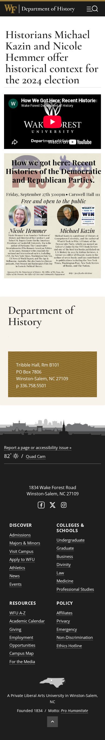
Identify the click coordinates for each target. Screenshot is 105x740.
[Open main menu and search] (92, 9)
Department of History (48, 8)
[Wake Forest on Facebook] (41, 506)
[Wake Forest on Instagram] (64, 506)
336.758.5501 (33, 386)
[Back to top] (52, 721)
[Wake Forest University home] (10, 9)
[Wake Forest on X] (52, 506)
